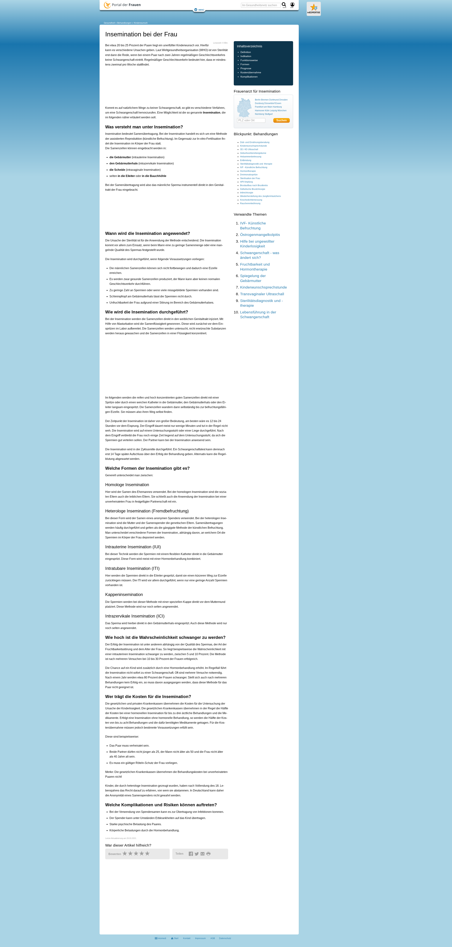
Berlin (258, 100)
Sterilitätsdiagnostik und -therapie (256, 164)
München (282, 110)
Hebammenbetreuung (250, 156)
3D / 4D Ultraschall (249, 149)
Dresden (283, 100)
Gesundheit (109, 23)
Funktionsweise (249, 60)
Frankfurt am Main (263, 107)
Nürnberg (259, 114)
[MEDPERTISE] (313, 14)
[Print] (209, 854)
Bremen (265, 100)
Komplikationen (249, 76)
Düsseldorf (269, 103)
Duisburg (259, 103)
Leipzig (273, 110)
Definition (245, 52)
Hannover (259, 110)
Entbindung (245, 160)
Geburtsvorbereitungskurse (253, 153)
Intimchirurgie (246, 192)
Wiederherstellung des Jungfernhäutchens (260, 196)
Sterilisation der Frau (250, 178)
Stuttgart (269, 114)
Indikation (245, 56)
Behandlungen (124, 23)
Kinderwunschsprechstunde (253, 146)
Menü (201, 9)
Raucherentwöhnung (250, 203)
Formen (244, 64)
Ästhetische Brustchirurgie (252, 189)
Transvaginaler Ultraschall (262, 294)
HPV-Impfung (246, 182)
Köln (267, 110)
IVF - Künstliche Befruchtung (253, 167)
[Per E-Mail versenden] (203, 854)
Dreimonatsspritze (249, 174)
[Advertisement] (160, 85)
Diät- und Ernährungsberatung (254, 142)
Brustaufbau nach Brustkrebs (254, 185)
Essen (278, 103)
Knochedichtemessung (251, 200)
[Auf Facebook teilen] (191, 854)
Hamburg (277, 107)
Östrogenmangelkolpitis (260, 235)
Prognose (245, 68)
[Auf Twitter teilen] (197, 854)
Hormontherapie (248, 171)
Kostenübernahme (250, 72)
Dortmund (274, 100)
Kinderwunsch (141, 23)
